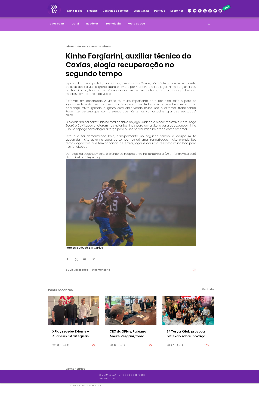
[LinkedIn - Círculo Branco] (210, 11)
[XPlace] (220, 11)
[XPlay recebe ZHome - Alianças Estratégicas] (73, 310)
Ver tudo (208, 289)
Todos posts (56, 23)
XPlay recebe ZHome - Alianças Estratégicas (70, 333)
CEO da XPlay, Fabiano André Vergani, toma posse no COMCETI (128, 334)
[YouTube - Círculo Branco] (194, 11)
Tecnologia (113, 23)
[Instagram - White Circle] (205, 11)
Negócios (92, 23)
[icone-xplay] (189, 11)
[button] (209, 23)
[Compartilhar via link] (93, 259)
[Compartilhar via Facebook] (67, 259)
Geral (75, 23)
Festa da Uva (136, 23)
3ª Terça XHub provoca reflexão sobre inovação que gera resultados (187, 334)
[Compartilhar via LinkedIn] (84, 259)
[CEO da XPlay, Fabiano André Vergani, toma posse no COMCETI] (131, 310)
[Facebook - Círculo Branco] (200, 11)
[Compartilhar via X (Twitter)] (76, 259)
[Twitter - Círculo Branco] (215, 11)
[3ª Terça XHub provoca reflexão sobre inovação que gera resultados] (188, 310)
